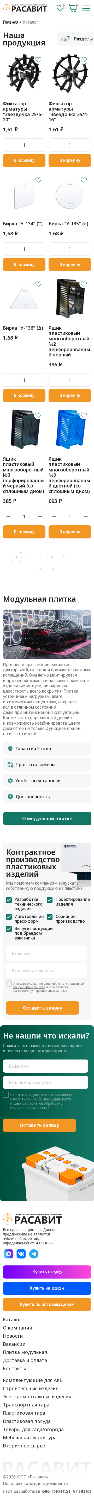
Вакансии (14, 1344)
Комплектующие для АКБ (33, 1380)
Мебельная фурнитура (30, 1437)
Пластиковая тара (24, 1413)
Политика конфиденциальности (35, 1483)
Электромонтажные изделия (37, 1396)
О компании (17, 1328)
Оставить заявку (42, 1008)
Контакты (14, 1368)
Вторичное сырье (24, 1445)
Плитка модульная (25, 1352)
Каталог (12, 1319)
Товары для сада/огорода (33, 1429)
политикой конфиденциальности (42, 1099)
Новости (13, 1336)
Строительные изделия (30, 1388)
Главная (10, 22)
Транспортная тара (26, 1404)
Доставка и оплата (25, 1360)
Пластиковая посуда (27, 1421)
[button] (86, 8)
